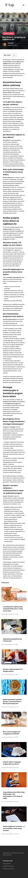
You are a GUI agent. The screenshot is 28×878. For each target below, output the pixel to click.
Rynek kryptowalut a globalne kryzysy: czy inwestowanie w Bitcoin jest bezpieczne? (12, 701)
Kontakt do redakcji (8, 866)
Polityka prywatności (8, 868)
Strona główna (7, 863)
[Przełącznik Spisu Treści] (13, 55)
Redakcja (11, 614)
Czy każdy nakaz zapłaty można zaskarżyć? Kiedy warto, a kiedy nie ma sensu (13, 609)
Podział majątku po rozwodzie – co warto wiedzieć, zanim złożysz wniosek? (14, 828)
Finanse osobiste (8, 33)
